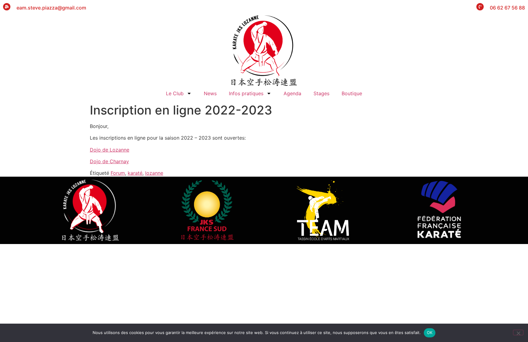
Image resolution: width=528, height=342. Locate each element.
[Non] (518, 332)
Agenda (292, 93)
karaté (135, 173)
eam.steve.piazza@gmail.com (51, 8)
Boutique (352, 93)
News (210, 93)
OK (430, 332)
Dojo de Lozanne (109, 150)
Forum (118, 173)
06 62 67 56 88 (507, 8)
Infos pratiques (246, 93)
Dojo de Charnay (109, 161)
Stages (321, 93)
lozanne (154, 173)
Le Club (175, 93)
